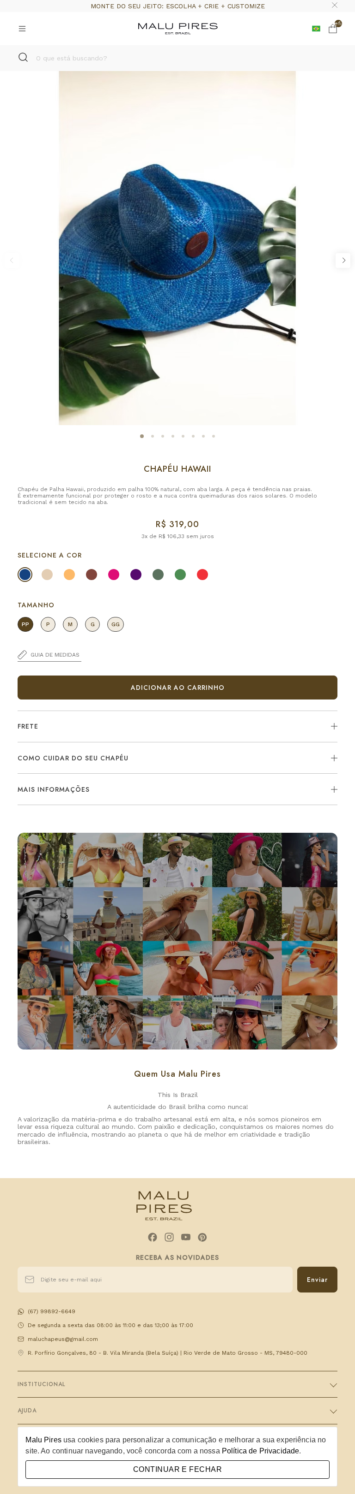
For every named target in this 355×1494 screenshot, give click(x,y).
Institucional (41, 1384)
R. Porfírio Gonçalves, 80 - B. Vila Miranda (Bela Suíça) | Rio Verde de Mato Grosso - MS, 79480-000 (167, 1353)
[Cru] (47, 574)
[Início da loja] (178, 28)
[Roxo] (136, 574)
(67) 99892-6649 (51, 1311)
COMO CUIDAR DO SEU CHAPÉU (73, 758)
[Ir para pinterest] (202, 1237)
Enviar (317, 1279)
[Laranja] (69, 574)
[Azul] (25, 574)
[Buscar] (23, 58)
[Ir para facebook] (152, 1237)
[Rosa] (113, 574)
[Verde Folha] (158, 574)
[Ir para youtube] (185, 1237)
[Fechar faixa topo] (334, 6)
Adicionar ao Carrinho (178, 687)
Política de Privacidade (260, 1451)
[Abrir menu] (22, 28)
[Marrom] (91, 574)
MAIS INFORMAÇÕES (54, 789)
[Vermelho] (202, 574)
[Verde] (180, 574)
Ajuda (27, 1410)
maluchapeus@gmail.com (63, 1339)
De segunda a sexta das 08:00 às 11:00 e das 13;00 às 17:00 (110, 1325)
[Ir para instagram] (169, 1237)
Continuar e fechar (177, 1469)
